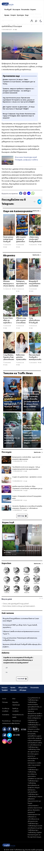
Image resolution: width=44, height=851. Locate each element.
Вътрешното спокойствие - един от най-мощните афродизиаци (26, 458)
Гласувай (21, 679)
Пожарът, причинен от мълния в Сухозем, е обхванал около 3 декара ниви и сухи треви (21, 283)
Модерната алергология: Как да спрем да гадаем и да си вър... (22, 551)
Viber (24, 193)
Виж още (21, 516)
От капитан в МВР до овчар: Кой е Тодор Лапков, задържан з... (20, 626)
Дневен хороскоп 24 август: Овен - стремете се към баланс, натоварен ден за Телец (27, 488)
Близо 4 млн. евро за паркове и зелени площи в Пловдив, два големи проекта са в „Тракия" (8, 320)
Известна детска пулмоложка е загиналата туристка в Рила (21, 357)
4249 (19, 328)
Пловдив (8, 9)
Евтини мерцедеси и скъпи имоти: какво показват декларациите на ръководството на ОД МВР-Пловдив (10, 283)
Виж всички (36, 211)
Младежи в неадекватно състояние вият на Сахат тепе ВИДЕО (34, 283)
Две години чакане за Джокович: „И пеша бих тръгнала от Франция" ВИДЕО (21, 239)
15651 (6, 365)
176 (26, 461)
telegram (28, 193)
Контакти (5, 715)
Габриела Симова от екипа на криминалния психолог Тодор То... (21, 632)
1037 (26, 491)
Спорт (13, 15)
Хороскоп (6, 563)
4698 (40, 245)
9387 (40, 362)
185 (26, 471)
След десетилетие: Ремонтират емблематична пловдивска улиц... (20, 639)
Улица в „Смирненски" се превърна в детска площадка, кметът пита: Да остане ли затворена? (12, 434)
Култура (20, 15)
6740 (15, 446)
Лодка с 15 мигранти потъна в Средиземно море (26, 497)
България (16, 9)
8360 (6, 247)
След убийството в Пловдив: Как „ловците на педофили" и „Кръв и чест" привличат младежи (34, 320)
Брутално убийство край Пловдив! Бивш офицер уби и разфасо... (22, 645)
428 (26, 510)
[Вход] (32, 21)
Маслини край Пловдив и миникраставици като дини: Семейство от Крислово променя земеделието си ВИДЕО (36, 357)
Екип (13, 699)
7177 (35, 409)
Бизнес (33, 9)
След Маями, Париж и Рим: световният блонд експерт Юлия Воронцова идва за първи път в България (8, 357)
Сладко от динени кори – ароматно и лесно (27, 477)
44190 (31, 291)
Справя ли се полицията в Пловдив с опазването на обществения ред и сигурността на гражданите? (18, 660)
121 (26, 500)
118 (26, 481)
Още (27, 15)
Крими (6, 15)
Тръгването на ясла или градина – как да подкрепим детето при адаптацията (26, 468)
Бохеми (14, 690)
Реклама (5, 702)
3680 (31, 328)
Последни (6, 452)
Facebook (20, 193)
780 (18, 291)
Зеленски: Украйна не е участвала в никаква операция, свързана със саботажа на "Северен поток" (27, 508)
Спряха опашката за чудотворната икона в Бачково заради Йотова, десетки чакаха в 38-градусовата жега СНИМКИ (31, 399)
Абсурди (23, 690)
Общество (22, 687)
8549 (19, 247)
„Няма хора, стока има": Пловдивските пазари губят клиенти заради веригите (35, 239)
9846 (19, 365)
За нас (4, 699)
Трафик (5, 690)
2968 (6, 328)
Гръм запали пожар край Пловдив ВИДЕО (8, 239)
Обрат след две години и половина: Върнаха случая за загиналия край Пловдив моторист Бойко (21, 320)
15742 (14, 554)
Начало (4, 687)
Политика (25, 9)
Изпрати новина (42, 416)
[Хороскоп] (22, 593)
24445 (14, 289)
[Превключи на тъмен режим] (41, 21)
